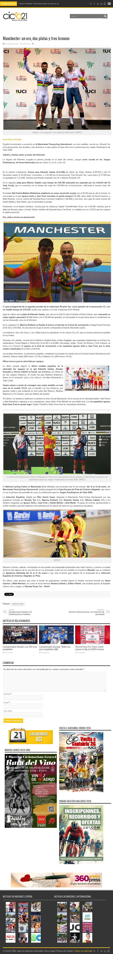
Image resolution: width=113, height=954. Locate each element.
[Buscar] (105, 16)
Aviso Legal (50, 951)
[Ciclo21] (15, 19)
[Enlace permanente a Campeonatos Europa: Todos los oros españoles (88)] (56, 643)
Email (6, 702)
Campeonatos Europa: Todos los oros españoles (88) (54, 647)
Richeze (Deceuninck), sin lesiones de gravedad (86, 612)
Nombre (7, 694)
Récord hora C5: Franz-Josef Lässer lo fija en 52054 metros (89, 647)
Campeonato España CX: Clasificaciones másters (20, 612)
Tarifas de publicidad (83, 951)
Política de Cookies (64, 951)
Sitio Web (8, 711)
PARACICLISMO (12, 44)
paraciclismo (18, 604)
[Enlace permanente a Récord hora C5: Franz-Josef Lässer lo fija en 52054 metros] (92, 643)
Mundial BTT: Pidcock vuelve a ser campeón (36, 4)
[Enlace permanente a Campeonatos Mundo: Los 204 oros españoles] (20, 643)
